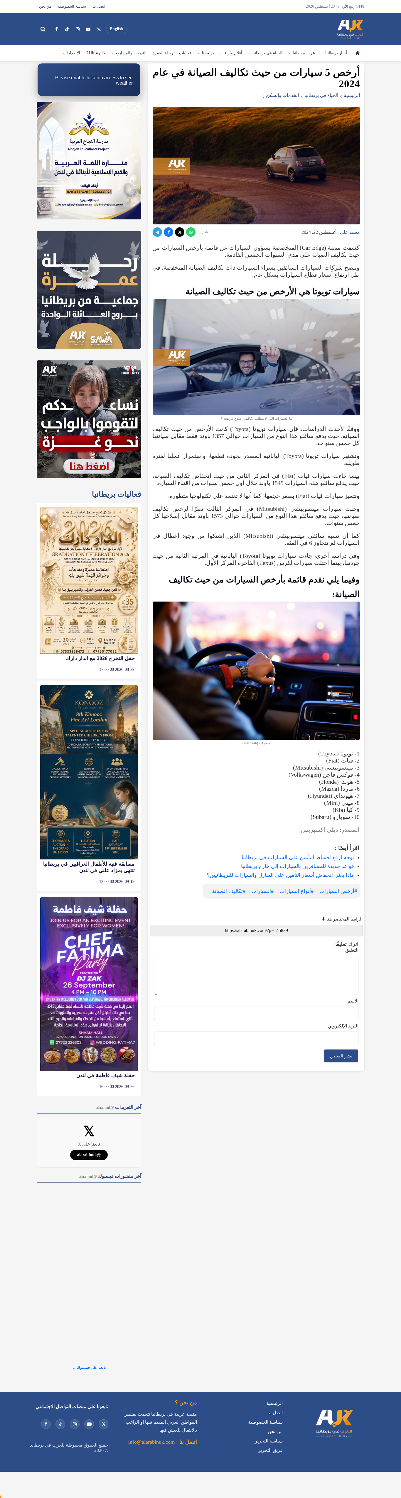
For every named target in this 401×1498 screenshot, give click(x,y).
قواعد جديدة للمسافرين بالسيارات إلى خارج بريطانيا (297, 866)
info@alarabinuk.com (151, 1442)
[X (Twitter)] (99, 29)
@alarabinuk (89, 1155)
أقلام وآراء (233, 53)
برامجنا (208, 53)
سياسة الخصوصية (72, 6)
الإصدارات (71, 53)
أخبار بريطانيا (336, 53)
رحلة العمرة (162, 53)
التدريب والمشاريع (131, 53)
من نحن (45, 6)
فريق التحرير (270, 1450)
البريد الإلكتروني (343, 1025)
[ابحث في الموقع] (43, 29)
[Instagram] (77, 29)
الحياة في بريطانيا (267, 53)
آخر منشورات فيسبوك (110, 1176)
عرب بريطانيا (304, 53)
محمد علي (350, 232)
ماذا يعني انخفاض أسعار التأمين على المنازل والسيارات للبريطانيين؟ (280, 875)
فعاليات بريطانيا (116, 494)
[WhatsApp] (191, 232)
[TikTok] (67, 29)
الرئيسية (357, 53)
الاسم (353, 1000)
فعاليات (185, 53)
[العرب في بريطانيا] (350, 29)
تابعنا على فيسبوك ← (89, 1367)
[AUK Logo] (333, 1438)
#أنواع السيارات (296, 891)
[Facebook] (56, 29)
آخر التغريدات (118, 1107)
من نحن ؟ (186, 1402)
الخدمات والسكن (282, 95)
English (116, 29)
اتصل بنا (98, 6)
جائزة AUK (95, 53)
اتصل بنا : (186, 1442)
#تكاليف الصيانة (228, 891)
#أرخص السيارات (338, 891)
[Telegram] (157, 232)
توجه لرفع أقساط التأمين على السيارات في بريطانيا (298, 857)
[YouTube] (88, 29)
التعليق (351, 950)
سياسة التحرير (269, 1440)
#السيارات (262, 891)
